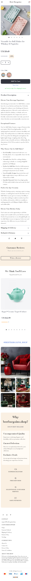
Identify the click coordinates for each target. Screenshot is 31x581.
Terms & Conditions (7, 550)
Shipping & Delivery (7, 532)
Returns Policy (5, 534)
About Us (4, 543)
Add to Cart (15, 81)
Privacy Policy (5, 548)
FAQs (3, 527)
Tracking (4, 537)
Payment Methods (6, 530)
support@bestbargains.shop (9, 522)
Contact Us (4, 545)
